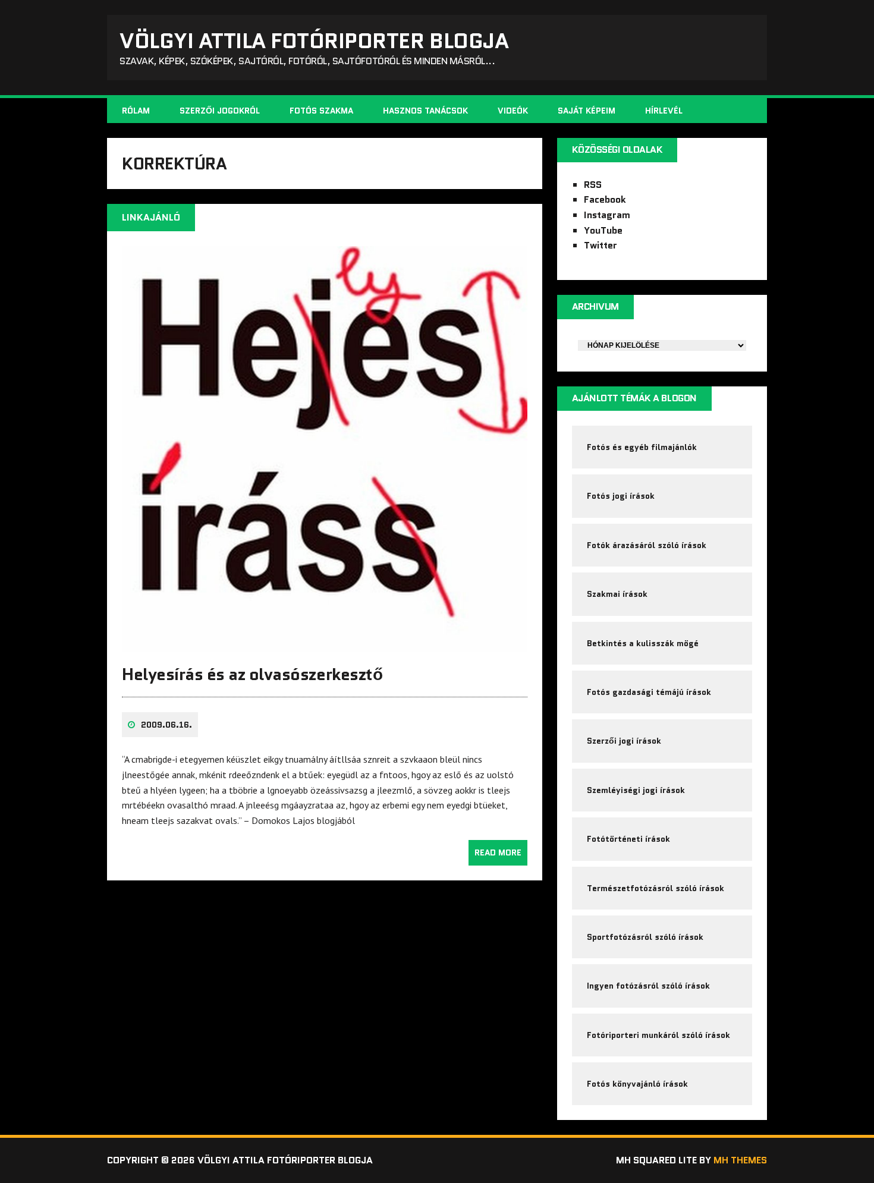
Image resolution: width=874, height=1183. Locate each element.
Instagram (607, 215)
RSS (593, 184)
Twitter (600, 245)
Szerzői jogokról (220, 111)
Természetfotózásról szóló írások (655, 888)
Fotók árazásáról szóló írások (646, 545)
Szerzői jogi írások (624, 741)
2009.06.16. (166, 725)
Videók (513, 111)
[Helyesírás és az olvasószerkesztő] (324, 643)
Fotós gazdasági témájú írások (649, 692)
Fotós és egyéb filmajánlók (642, 447)
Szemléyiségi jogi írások (636, 790)
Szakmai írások (617, 594)
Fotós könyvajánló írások (637, 1084)
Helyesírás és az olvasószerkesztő (252, 674)
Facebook (605, 199)
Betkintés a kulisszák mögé (643, 643)
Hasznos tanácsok (425, 111)
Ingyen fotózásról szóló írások (648, 986)
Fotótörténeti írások (628, 839)
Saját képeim (586, 111)
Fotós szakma (321, 111)
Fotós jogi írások (621, 496)
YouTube (603, 230)
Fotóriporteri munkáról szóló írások (658, 1035)
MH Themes (740, 1160)
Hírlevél (664, 111)
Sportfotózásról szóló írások (645, 937)
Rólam (136, 111)
